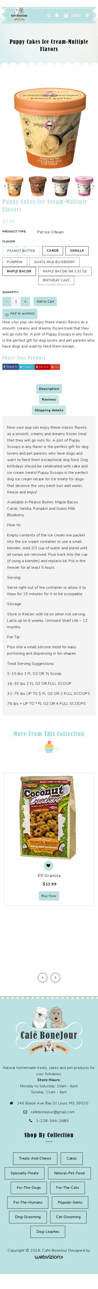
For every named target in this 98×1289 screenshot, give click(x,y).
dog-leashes (47, 1231)
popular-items (70, 1202)
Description (49, 389)
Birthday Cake (56, 280)
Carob (53, 251)
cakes (72, 1158)
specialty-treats (25, 1173)
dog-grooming (28, 1217)
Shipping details (49, 410)
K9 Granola (49, 875)
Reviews (49, 399)
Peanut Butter (21, 251)
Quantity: (10, 292)
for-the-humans (27, 1202)
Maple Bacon (19, 271)
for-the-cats (67, 1187)
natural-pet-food (69, 1173)
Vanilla (77, 251)
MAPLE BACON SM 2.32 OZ (65, 271)
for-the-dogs (29, 1187)
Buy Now (49, 896)
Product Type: (14, 231)
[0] (64, 16)
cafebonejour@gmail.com (53, 1112)
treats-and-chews (35, 1158)
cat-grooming (68, 1217)
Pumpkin (15, 262)
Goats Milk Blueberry (54, 262)
